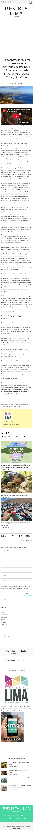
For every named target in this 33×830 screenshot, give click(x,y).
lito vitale (15, 404)
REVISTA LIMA (16, 10)
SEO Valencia (22, 823)
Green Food (4, 614)
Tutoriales (4, 624)
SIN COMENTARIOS (15, 536)
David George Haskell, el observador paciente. (14, 495)
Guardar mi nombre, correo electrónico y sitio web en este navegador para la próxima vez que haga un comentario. (15, 589)
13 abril (14, 81)
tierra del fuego (16, 406)
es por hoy (9, 404)
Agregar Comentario (26, 540)
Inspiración (4, 617)
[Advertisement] (16, 36)
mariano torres (21, 404)
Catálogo (3, 612)
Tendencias (13, 83)
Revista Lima (6, 81)
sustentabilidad (8, 406)
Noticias (20, 81)
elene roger (4, 404)
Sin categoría (27, 81)
